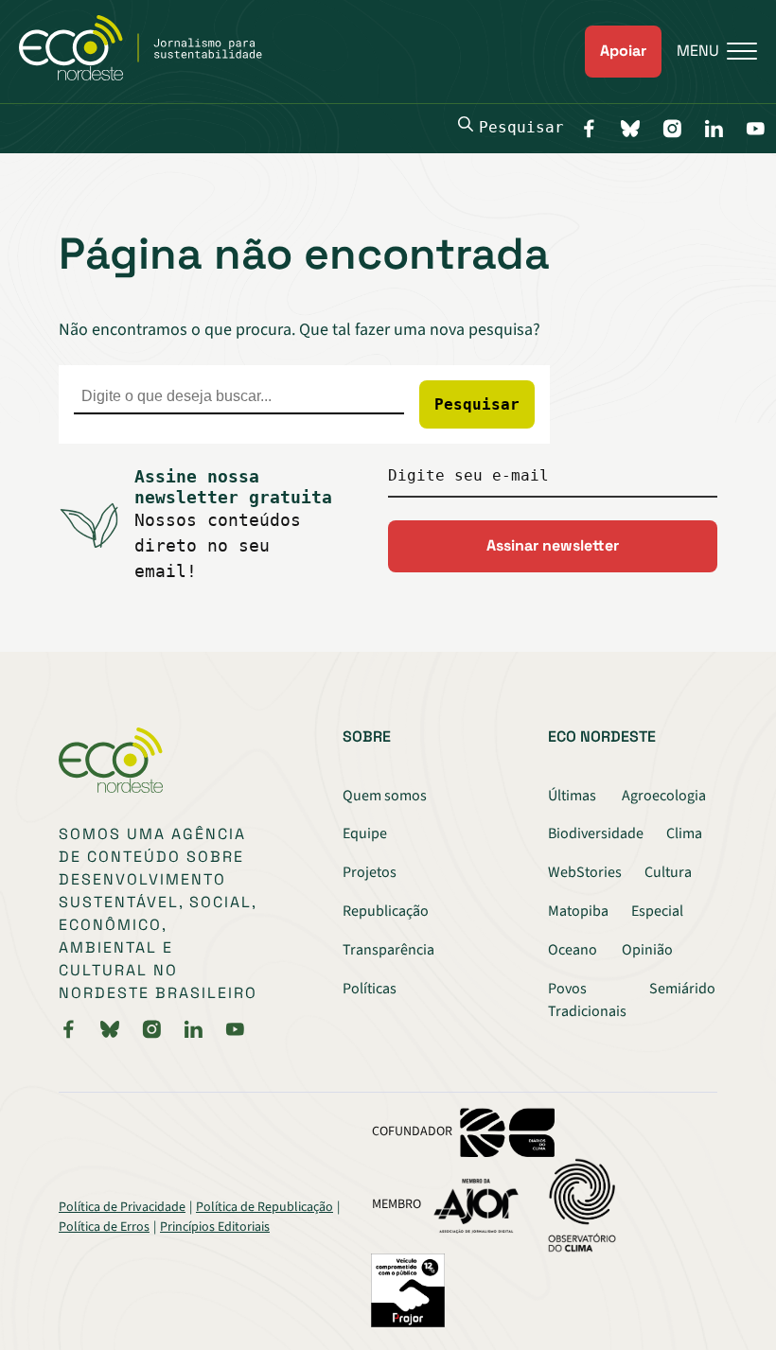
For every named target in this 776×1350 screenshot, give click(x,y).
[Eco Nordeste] (151, 75)
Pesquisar (521, 127)
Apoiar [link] (623, 51)
